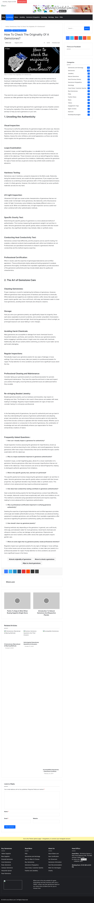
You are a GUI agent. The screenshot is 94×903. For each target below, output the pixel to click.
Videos (16, 17)
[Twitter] (10, 571)
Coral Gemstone (6, 862)
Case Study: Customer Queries (77, 88)
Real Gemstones (73, 91)
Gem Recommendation (55, 865)
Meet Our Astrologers (54, 868)
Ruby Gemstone (6, 865)
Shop (3, 17)
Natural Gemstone (73, 76)
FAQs (61, 17)
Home (7, 26)
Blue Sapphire (5, 856)
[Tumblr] (19, 571)
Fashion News (72, 97)
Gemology (44, 17)
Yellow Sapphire (6, 853)
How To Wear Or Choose (19, 30)
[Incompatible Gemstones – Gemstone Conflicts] (51, 699)
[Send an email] (11, 42)
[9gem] (3, 6)
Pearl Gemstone (6, 873)
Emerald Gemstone (7, 859)
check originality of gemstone (20, 559)
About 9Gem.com (53, 853)
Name (6, 811)
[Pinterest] (24, 571)
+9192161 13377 (78, 861)
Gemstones (9, 17)
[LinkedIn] (15, 571)
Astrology (51, 17)
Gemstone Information (55, 862)
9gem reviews (72, 108)
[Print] (37, 571)
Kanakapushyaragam (74, 114)
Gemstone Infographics (33, 17)
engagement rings (73, 106)
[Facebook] (6, 571)
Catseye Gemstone (7, 868)
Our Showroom (52, 859)
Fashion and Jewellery (31, 870)
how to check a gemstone (45, 559)
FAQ (26, 853)
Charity (50, 870)
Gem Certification (53, 856)
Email (6, 818)
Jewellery (22, 17)
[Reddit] (28, 571)
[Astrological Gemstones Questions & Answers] (32, 635)
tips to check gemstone (32, 563)
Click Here (84, 859)
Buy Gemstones (29, 862)
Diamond (70, 111)
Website (35, 818)
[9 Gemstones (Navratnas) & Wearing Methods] (12, 636)
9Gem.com (8, 42)
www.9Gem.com (11, 899)
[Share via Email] (32, 571)
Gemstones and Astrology (75, 67)
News (56, 17)
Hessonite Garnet (6, 870)
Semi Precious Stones (74, 79)
